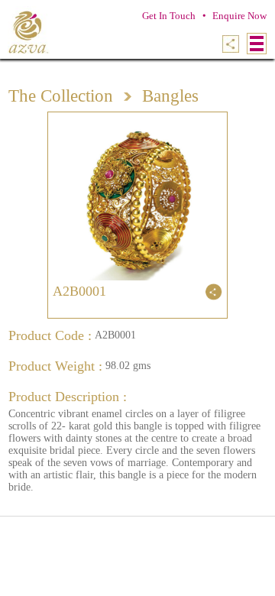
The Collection (60, 95)
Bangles (170, 95)
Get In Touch (169, 15)
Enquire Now (239, 15)
